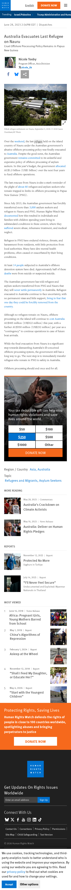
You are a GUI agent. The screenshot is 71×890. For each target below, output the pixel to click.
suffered (8, 228)
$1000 (22, 444)
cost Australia (57, 318)
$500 (49, 436)
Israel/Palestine (22, 14)
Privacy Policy (42, 828)
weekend (19, 141)
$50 (22, 429)
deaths (7, 273)
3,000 (32, 207)
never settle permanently (28, 290)
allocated (60, 166)
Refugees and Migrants (21, 480)
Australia (44, 469)
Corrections (26, 828)
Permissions (58, 828)
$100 (49, 429)
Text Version (46, 834)
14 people (18, 265)
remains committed (29, 157)
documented (11, 215)
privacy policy (16, 871)
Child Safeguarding (27, 834)
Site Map (10, 834)
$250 (22, 436)
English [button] (29, 5)
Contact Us (11, 828)
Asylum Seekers (50, 480)
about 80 (23, 186)
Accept (9, 884)
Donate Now (49, 5)
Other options (29, 884)
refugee (38, 141)
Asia (33, 469)
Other (49, 444)
